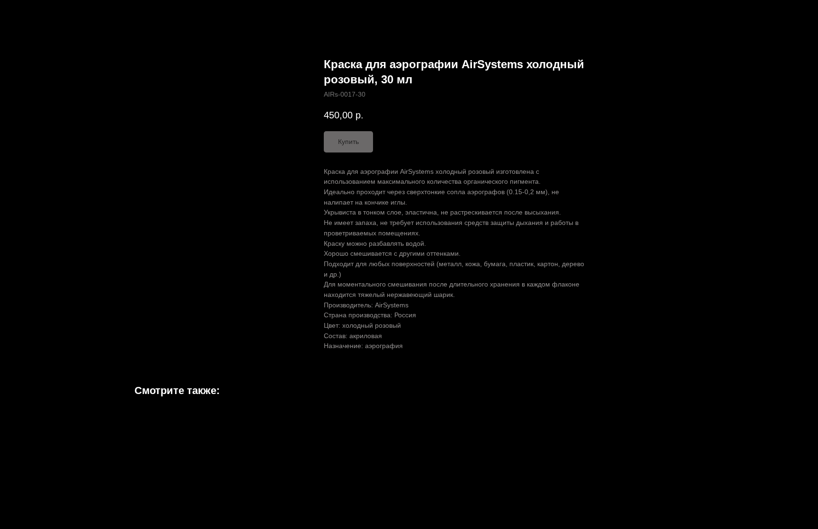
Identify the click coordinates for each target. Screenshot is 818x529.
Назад (27, 14)
